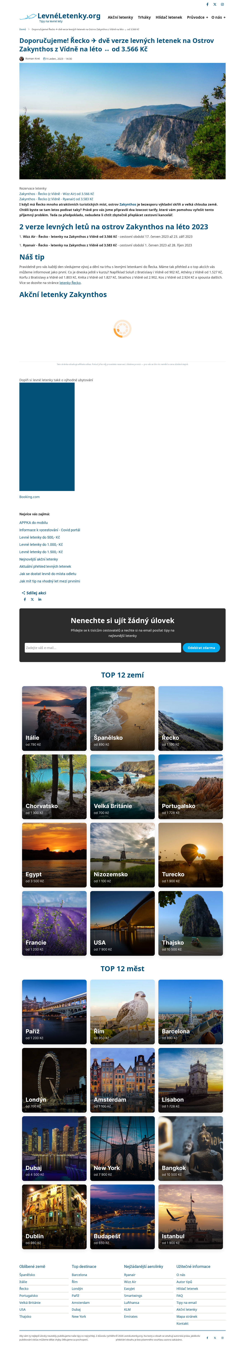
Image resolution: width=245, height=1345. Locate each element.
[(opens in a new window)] (25, 599)
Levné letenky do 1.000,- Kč (41, 545)
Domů (22, 29)
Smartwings (133, 1295)
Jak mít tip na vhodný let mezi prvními (49, 581)
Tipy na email (186, 1302)
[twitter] (215, 4)
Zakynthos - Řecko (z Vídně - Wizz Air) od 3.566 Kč (56, 194)
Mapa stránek (186, 1316)
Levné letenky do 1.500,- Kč (41, 552)
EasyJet (129, 1288)
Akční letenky (120, 17)
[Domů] (28, 17)
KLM (127, 1309)
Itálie (23, 1282)
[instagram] (222, 4)
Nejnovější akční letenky (38, 559)
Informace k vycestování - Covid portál (49, 530)
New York (79, 1316)
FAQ (179, 1295)
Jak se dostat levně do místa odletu (47, 574)
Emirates (131, 1316)
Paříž (75, 1295)
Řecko (24, 1288)
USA (22, 1309)
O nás (180, 1275)
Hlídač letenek (169, 17)
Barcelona (79, 1275)
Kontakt (182, 1323)
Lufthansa (131, 1302)
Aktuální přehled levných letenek (45, 566)
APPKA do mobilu (33, 523)
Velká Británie (30, 1302)
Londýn (77, 1288)
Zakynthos (127, 204)
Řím (75, 1282)
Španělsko (27, 1275)
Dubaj (76, 1309)
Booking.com (29, 497)
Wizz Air (130, 1282)
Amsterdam (81, 1302)
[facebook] (207, 4)
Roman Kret (32, 58)
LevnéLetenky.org (69, 15)
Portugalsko (28, 1295)
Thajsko (25, 1316)
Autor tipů (184, 1282)
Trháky (144, 17)
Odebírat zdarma (201, 648)
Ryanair (129, 1275)
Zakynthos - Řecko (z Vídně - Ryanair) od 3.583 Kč (56, 199)
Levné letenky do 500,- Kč (39, 537)
